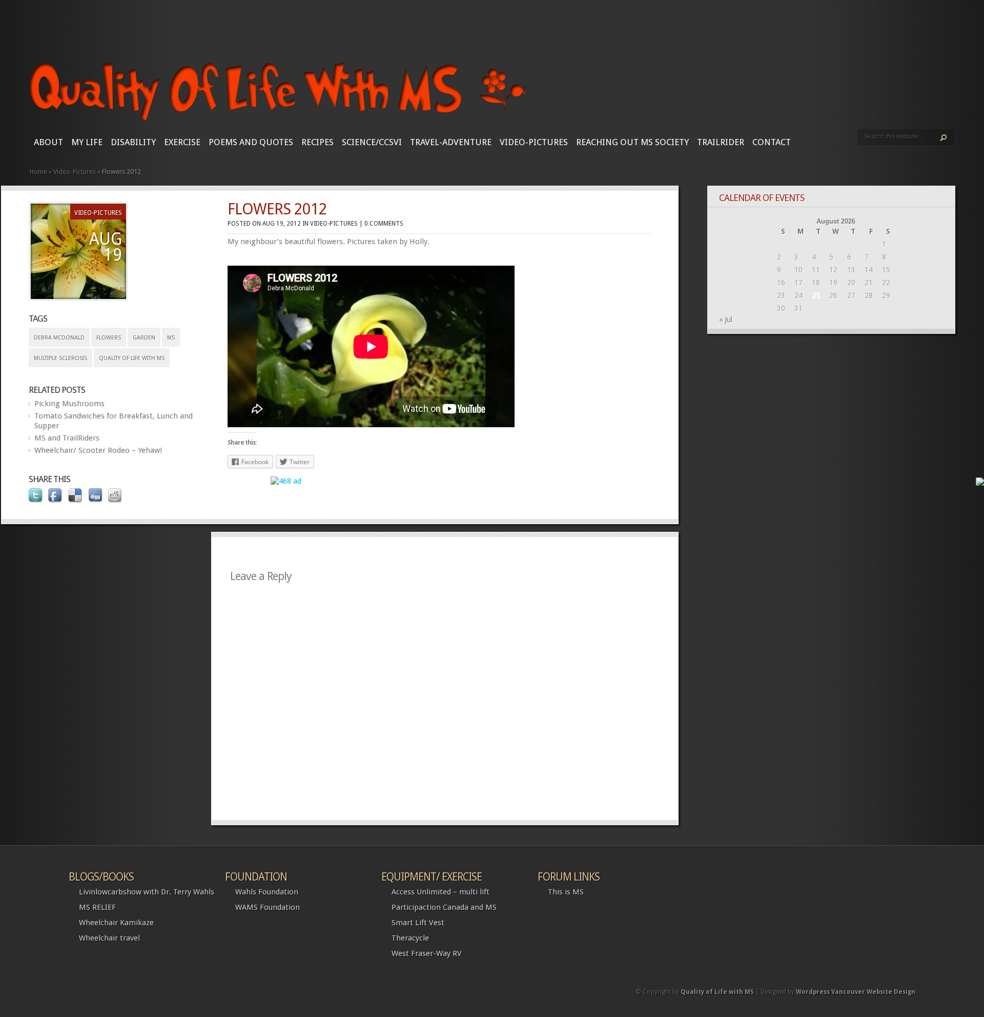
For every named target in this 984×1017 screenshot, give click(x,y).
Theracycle (410, 938)
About (48, 142)
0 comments (383, 223)
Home (38, 171)
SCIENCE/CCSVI (372, 142)
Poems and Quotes (251, 142)
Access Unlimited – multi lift (440, 891)
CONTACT (771, 142)
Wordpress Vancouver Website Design (855, 991)
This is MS (566, 891)
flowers (108, 337)
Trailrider (720, 142)
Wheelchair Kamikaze (116, 922)
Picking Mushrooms (69, 403)
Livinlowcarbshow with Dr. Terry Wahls (146, 891)
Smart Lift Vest (418, 922)
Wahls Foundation (266, 891)
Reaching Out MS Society (632, 142)
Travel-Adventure (450, 142)
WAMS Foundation (267, 907)
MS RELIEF (97, 907)
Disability (133, 142)
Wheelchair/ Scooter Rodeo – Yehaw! (98, 450)
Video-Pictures (534, 142)
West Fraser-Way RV (427, 953)
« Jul (725, 319)
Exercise (182, 142)
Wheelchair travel (109, 938)
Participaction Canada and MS (444, 907)
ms (171, 337)
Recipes (317, 142)
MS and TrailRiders (66, 438)
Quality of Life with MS (132, 358)
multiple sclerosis (60, 358)
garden (144, 337)
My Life (86, 142)
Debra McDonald (59, 337)
